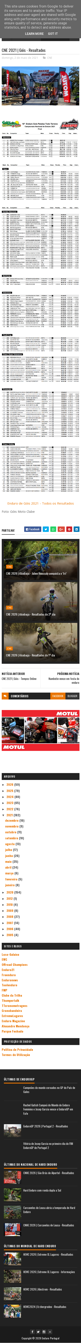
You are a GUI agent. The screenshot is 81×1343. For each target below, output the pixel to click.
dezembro (12, 820)
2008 (10, 916)
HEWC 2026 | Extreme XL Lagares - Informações (49, 1272)
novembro (12, 826)
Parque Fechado (12, 1031)
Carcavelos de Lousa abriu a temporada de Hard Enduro (49, 1210)
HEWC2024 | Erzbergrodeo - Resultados (44, 1306)
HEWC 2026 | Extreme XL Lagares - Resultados (48, 1254)
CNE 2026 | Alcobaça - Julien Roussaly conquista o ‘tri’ (37, 573)
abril (8, 867)
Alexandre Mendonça (15, 1026)
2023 (10, 802)
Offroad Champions (15, 964)
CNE (49, 58)
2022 (10, 809)
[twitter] (38, 1331)
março (9, 873)
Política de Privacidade (17, 1049)
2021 (10, 815)
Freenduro (9, 975)
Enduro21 (8, 969)
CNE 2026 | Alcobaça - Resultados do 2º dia (30, 614)
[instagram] (44, 1331)
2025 (10, 790)
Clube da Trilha (12, 995)
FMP (4, 990)
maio (9, 861)
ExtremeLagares (12, 1015)
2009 (10, 910)
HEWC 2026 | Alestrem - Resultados (42, 1289)
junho (9, 855)
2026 (10, 784)
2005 (10, 934)
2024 (10, 796)
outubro (11, 832)
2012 (10, 898)
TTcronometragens (14, 1005)
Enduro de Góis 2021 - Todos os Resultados (40, 503)
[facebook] (32, 1331)
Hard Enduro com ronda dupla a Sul (42, 1190)
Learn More (34, 34)
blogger (72, 696)
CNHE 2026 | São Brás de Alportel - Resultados (48, 1173)
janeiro (10, 885)
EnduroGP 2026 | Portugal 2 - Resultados (45, 1126)
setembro (12, 838)
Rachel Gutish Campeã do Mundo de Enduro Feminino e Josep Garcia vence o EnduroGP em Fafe (48, 1109)
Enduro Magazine (13, 1021)
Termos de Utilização (16, 1054)
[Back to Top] (50, 1331)
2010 (10, 904)
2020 (10, 892)
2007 (10, 922)
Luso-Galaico (10, 954)
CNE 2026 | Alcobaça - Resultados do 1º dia (30, 655)
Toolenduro (9, 985)
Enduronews (10, 980)
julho (9, 849)
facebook (57, 696)
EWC (4, 959)
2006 (10, 928)
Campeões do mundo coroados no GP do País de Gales (49, 1089)
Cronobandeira (12, 1010)
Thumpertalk (10, 1000)
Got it (53, 34)
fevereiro (11, 879)
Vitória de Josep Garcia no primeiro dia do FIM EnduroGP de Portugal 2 (48, 1145)
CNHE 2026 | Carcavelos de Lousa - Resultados (48, 1225)
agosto (10, 843)
